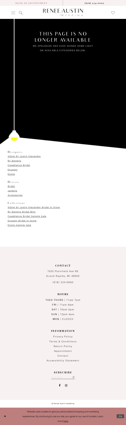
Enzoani (13, 169)
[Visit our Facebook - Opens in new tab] (59, 385)
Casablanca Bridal (19, 165)
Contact (63, 355)
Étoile (11, 174)
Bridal (11, 186)
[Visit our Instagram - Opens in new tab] (66, 385)
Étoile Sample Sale (19, 225)
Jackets (12, 191)
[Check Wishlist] (113, 12)
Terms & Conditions (63, 341)
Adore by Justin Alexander (24, 156)
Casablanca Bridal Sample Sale (27, 216)
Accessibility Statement (63, 360)
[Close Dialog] (5, 416)
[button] (13, 12)
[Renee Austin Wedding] (63, 12)
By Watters (14, 161)
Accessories (15, 195)
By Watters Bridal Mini (22, 212)
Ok (121, 416)
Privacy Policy (63, 336)
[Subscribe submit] (73, 377)
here (65, 421)
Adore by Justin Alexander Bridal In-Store (34, 207)
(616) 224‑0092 (62, 282)
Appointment (63, 351)
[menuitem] (31, 3)
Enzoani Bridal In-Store (22, 220)
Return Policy (63, 346)
